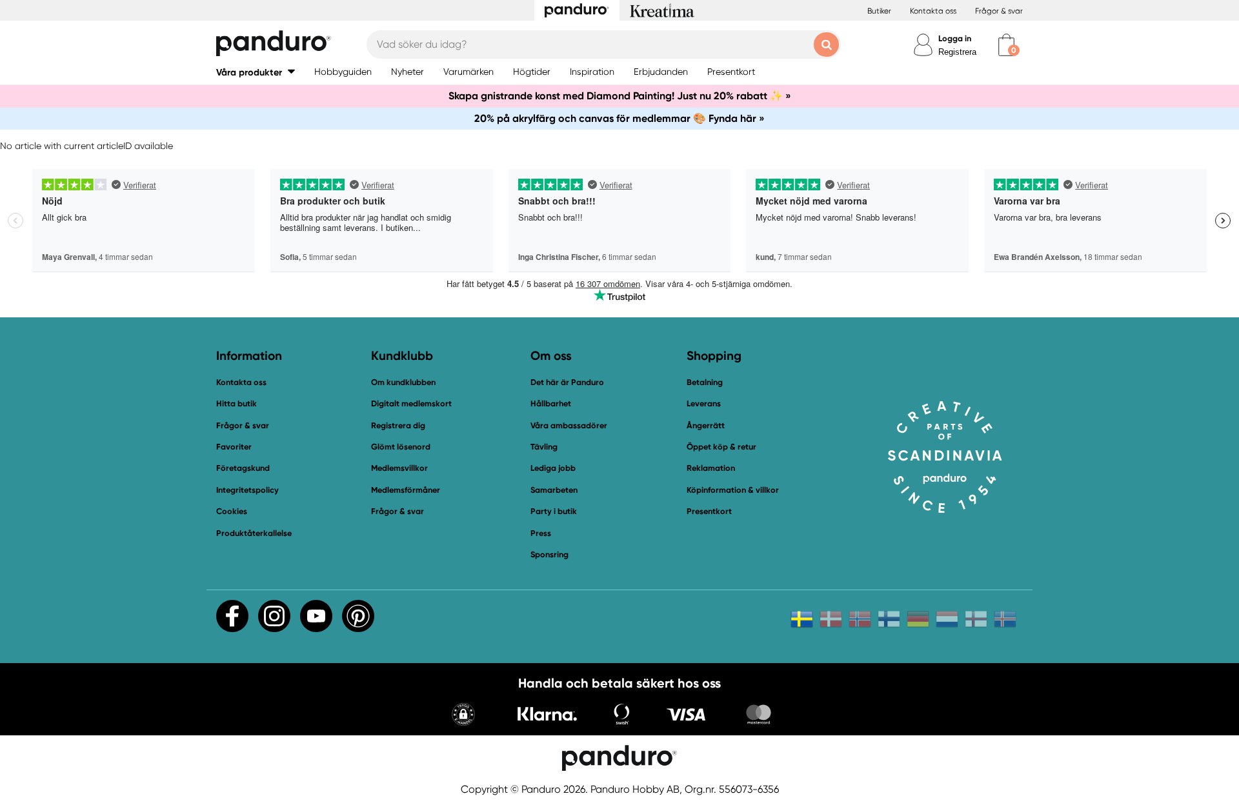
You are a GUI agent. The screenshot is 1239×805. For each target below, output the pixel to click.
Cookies (231, 511)
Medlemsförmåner (405, 490)
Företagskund (243, 468)
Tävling (544, 447)
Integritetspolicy (247, 490)
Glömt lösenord (400, 447)
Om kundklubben (403, 382)
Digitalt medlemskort (411, 403)
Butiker (879, 10)
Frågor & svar (999, 10)
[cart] (1006, 44)
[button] (255, 71)
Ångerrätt (706, 425)
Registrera (957, 52)
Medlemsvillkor (399, 468)
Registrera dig (398, 425)
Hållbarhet (550, 403)
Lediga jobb (553, 468)
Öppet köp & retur (721, 447)
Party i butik (553, 511)
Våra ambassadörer (568, 425)
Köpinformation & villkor (733, 490)
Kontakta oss (933, 10)
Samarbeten (554, 490)
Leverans (704, 403)
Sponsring (549, 554)
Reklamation (711, 468)
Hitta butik (236, 403)
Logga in (954, 38)
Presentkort (709, 511)
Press (540, 533)
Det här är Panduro (567, 382)
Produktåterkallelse (254, 533)
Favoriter (234, 447)
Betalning (705, 382)
